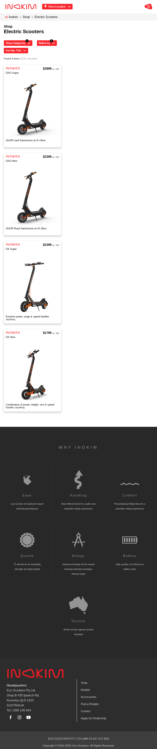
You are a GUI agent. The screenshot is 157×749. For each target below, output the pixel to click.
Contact (86, 711)
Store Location (57, 6)
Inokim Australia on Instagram (19, 717)
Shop (26, 17)
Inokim (13, 17)
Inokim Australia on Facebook (10, 717)
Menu (148, 6)
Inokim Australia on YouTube (28, 717)
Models (85, 689)
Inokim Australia (35, 673)
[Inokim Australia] (22, 6)
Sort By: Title (13, 50)
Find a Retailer (90, 704)
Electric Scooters (46, 17)
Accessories (88, 697)
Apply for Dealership (93, 718)
